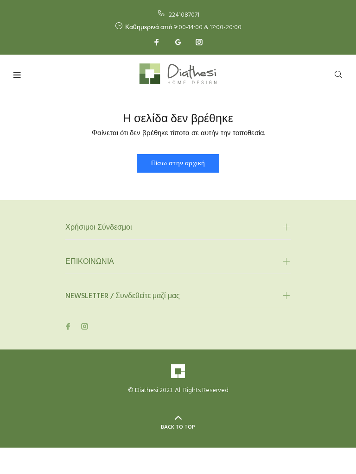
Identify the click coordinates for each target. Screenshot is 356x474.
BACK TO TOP (178, 427)
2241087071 (184, 15)
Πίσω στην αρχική (178, 163)
